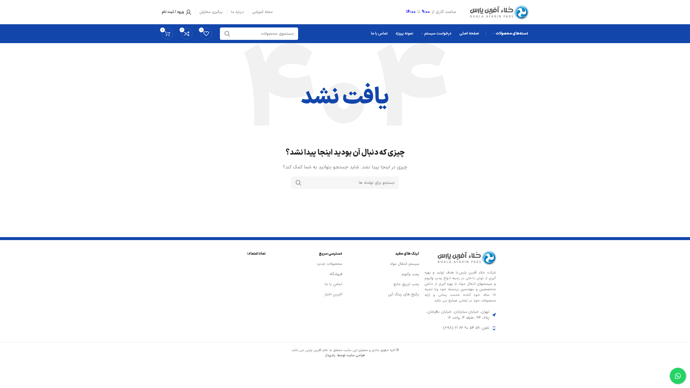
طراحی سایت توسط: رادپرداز (345, 355)
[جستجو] (298, 182)
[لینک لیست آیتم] (460, 328)
